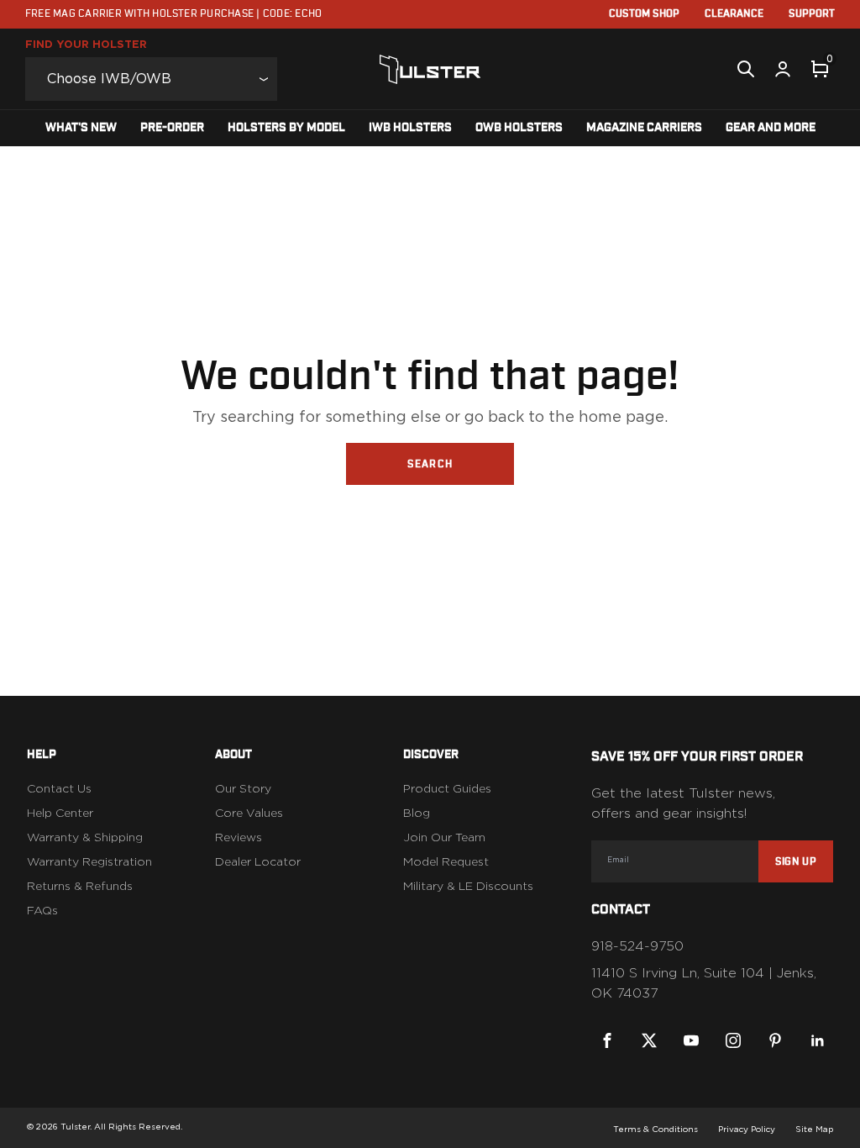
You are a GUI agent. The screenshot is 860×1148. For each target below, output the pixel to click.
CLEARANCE (734, 13)
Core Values (249, 813)
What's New (81, 128)
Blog (416, 813)
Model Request (446, 862)
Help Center (60, 813)
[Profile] (783, 69)
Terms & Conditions (655, 1129)
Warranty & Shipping (85, 838)
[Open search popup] (746, 69)
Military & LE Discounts (468, 887)
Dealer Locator (258, 862)
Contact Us (59, 789)
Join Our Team (444, 838)
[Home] (430, 69)
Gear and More (770, 128)
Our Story (243, 789)
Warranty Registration (89, 862)
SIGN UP (795, 861)
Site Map (814, 1129)
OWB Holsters (519, 128)
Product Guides (447, 789)
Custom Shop (644, 13)
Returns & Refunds (80, 887)
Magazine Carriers (644, 128)
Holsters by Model (286, 128)
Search (430, 464)
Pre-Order (172, 128)
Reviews (238, 838)
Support (812, 13)
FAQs (42, 911)
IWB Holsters (410, 128)
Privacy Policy (746, 1129)
